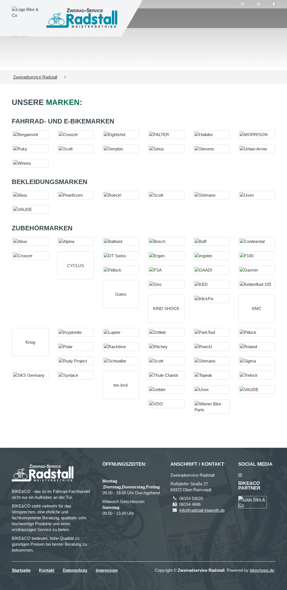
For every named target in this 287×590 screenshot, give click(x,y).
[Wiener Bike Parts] (212, 407)
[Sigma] (257, 361)
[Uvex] (257, 195)
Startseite (21, 570)
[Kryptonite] (76, 332)
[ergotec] (212, 256)
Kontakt (46, 570)
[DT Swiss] (121, 256)
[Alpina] (76, 241)
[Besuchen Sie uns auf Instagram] (242, 4)
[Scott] (76, 149)
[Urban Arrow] (257, 149)
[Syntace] (76, 375)
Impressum (107, 570)
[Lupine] (121, 332)
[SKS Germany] (30, 375)
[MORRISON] (257, 134)
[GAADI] (212, 270)
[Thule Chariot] (166, 375)
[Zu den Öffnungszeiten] (258, 4)
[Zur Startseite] (82, 18)
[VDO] (166, 404)
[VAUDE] (30, 209)
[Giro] (166, 284)
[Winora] (30, 163)
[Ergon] (166, 256)
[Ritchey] (166, 347)
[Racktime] (121, 347)
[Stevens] (212, 149)
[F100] (257, 256)
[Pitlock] (257, 332)
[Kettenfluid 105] (257, 284)
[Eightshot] (121, 134)
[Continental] (257, 241)
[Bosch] (166, 241)
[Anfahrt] (274, 4)
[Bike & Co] (252, 502)
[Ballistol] (121, 241)
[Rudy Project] (76, 361)
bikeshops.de (262, 570)
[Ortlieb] (166, 332)
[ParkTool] (212, 332)
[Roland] (257, 347)
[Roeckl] (121, 195)
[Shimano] (212, 195)
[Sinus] (166, 149)
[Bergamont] (30, 134)
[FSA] (166, 270)
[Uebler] (166, 389)
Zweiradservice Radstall (35, 77)
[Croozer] (76, 134)
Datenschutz (75, 570)
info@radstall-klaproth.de (202, 510)
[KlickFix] (212, 299)
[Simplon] (121, 149)
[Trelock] (257, 375)
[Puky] (30, 149)
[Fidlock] (121, 270)
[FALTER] (166, 134)
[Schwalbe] (121, 361)
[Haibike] (212, 134)
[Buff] (212, 241)
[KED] (212, 284)
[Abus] (30, 195)
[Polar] (76, 347)
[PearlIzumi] (76, 195)
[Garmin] (257, 270)
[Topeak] (212, 375)
